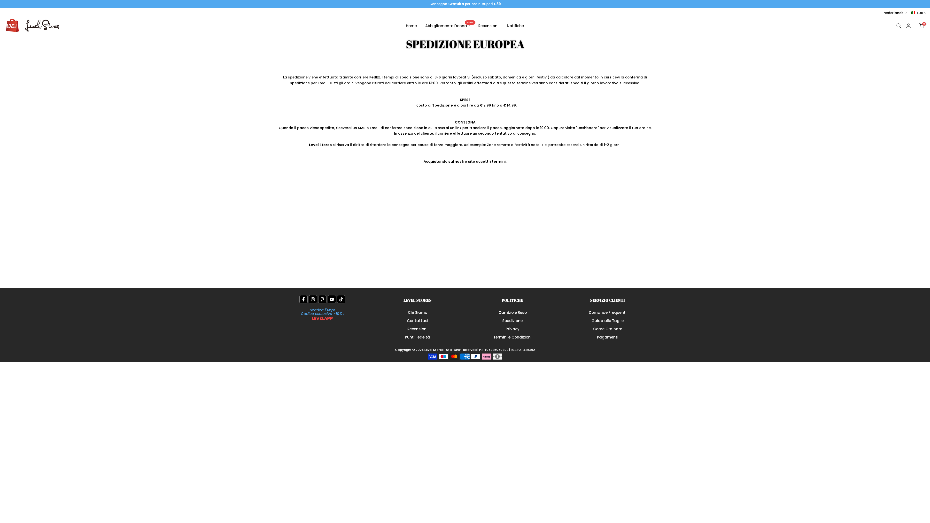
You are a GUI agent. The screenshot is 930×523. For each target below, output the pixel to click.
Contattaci (417, 320)
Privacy (512, 328)
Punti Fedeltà (417, 337)
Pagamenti (607, 337)
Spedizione (512, 320)
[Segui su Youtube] (332, 299)
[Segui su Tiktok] (341, 299)
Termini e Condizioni (512, 337)
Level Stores (434, 349)
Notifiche (515, 25)
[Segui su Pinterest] (322, 299)
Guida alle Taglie (607, 320)
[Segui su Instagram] (313, 299)
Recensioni (488, 25)
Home (411, 25)
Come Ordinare (607, 328)
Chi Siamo (417, 312)
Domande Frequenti (608, 312)
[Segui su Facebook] (303, 299)
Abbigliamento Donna (449, 25)
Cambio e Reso (512, 312)
